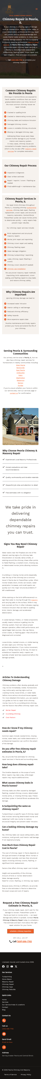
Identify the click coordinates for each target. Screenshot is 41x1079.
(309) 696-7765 (16, 60)
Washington (20, 378)
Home (4, 1000)
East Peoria (20, 370)
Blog (3, 1010)
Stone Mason (7, 979)
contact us (14, 393)
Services (5, 1002)
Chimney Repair (8, 984)
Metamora (20, 380)
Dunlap (20, 385)
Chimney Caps (7, 987)
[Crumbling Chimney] (11, 714)
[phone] (4, 1020)
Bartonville (20, 368)
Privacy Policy (26, 1075)
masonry (34, 600)
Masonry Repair (8, 982)
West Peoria (20, 365)
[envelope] (4, 1034)
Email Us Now (7, 1042)
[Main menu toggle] (36, 9)
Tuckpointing (7, 977)
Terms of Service (10, 1075)
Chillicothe (20, 373)
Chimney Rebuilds (9, 989)
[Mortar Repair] (9, 710)
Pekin (20, 375)
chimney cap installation (16, 269)
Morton (20, 383)
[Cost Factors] (9, 717)
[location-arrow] (4, 1047)
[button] (20, 931)
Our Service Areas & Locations (13, 1005)
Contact (5, 1007)
